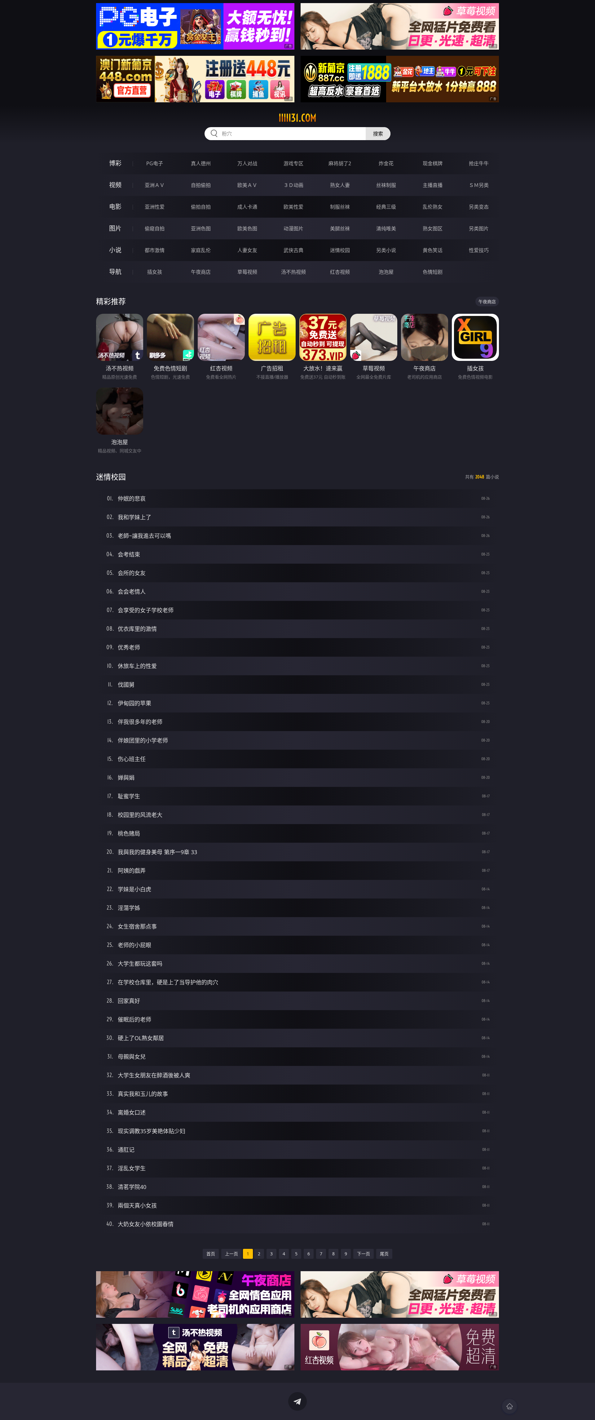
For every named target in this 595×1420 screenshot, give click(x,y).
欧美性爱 (293, 206)
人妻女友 (247, 250)
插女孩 (154, 271)
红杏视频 (340, 271)
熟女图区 (433, 228)
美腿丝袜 (340, 228)
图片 (115, 228)
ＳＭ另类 (479, 185)
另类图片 (479, 228)
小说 (115, 250)
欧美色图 (247, 228)
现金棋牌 (433, 163)
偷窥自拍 (155, 228)
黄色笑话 (433, 250)
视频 (115, 185)
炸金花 (386, 163)
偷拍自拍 (201, 206)
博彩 (115, 163)
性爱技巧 (479, 250)
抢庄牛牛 (479, 163)
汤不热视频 (293, 271)
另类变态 (479, 206)
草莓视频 (247, 271)
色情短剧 (433, 271)
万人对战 (247, 163)
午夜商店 (201, 271)
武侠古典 (293, 250)
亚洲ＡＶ (155, 185)
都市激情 (155, 250)
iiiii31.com (297, 118)
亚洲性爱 (155, 206)
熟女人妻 (340, 185)
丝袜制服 (386, 185)
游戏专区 (293, 163)
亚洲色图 (201, 228)
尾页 (384, 1254)
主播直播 (433, 185)
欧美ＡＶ (247, 185)
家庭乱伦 (201, 250)
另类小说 (386, 250)
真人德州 (201, 163)
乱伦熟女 (433, 206)
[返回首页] (509, 1406)
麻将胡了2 (339, 163)
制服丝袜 (340, 206)
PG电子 (154, 163)
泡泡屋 (386, 271)
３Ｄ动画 (293, 185)
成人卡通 (247, 206)
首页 (210, 1254)
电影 (115, 206)
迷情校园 (340, 250)
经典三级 (386, 206)
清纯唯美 (386, 228)
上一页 (231, 1254)
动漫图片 (293, 228)
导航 (115, 272)
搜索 (378, 133)
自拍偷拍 (201, 185)
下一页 (363, 1254)
